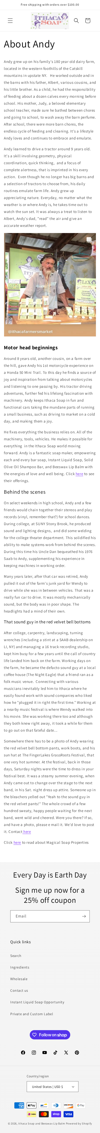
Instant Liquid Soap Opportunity (37, 1002)
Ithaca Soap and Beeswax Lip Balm (41, 1123)
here (79, 473)
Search (16, 955)
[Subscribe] (83, 916)
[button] (10, 20)
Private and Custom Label (31, 1014)
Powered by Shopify (79, 1123)
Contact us (19, 990)
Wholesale (18, 979)
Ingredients (19, 967)
